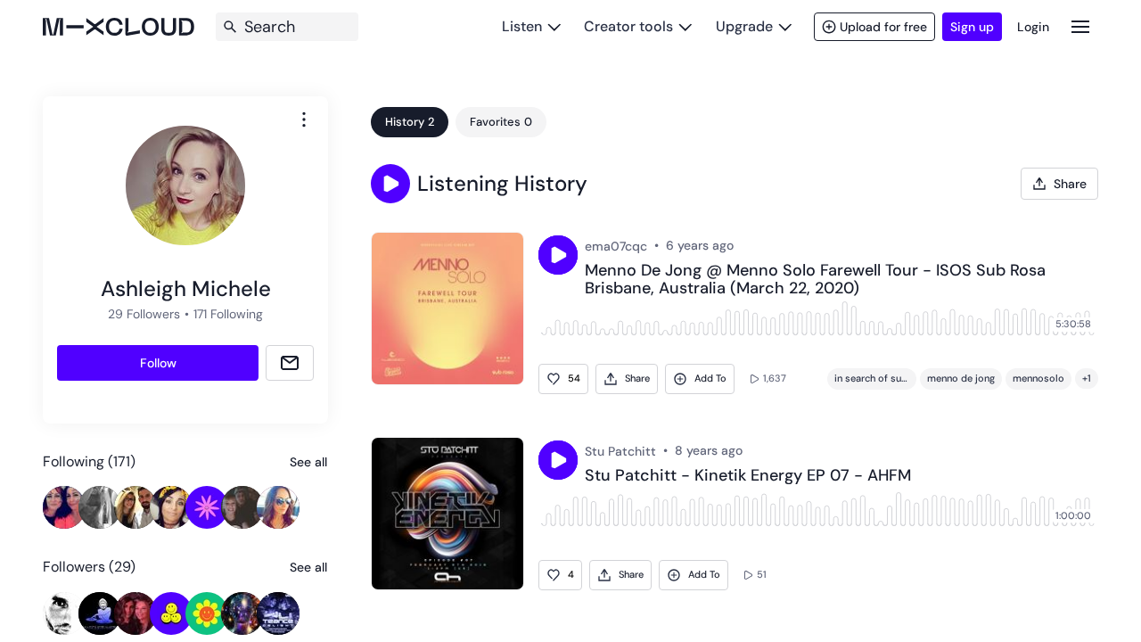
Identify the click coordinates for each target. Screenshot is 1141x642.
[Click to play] (558, 255)
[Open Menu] (1080, 26)
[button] (390, 183)
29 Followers (144, 314)
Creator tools (628, 26)
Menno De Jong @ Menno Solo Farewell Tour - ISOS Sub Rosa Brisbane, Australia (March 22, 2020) (815, 280)
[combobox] (304, 119)
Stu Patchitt (620, 451)
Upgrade (744, 26)
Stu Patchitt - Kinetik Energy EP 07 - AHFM (748, 476)
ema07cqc (616, 246)
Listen (522, 26)
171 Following (228, 314)
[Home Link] (118, 27)
